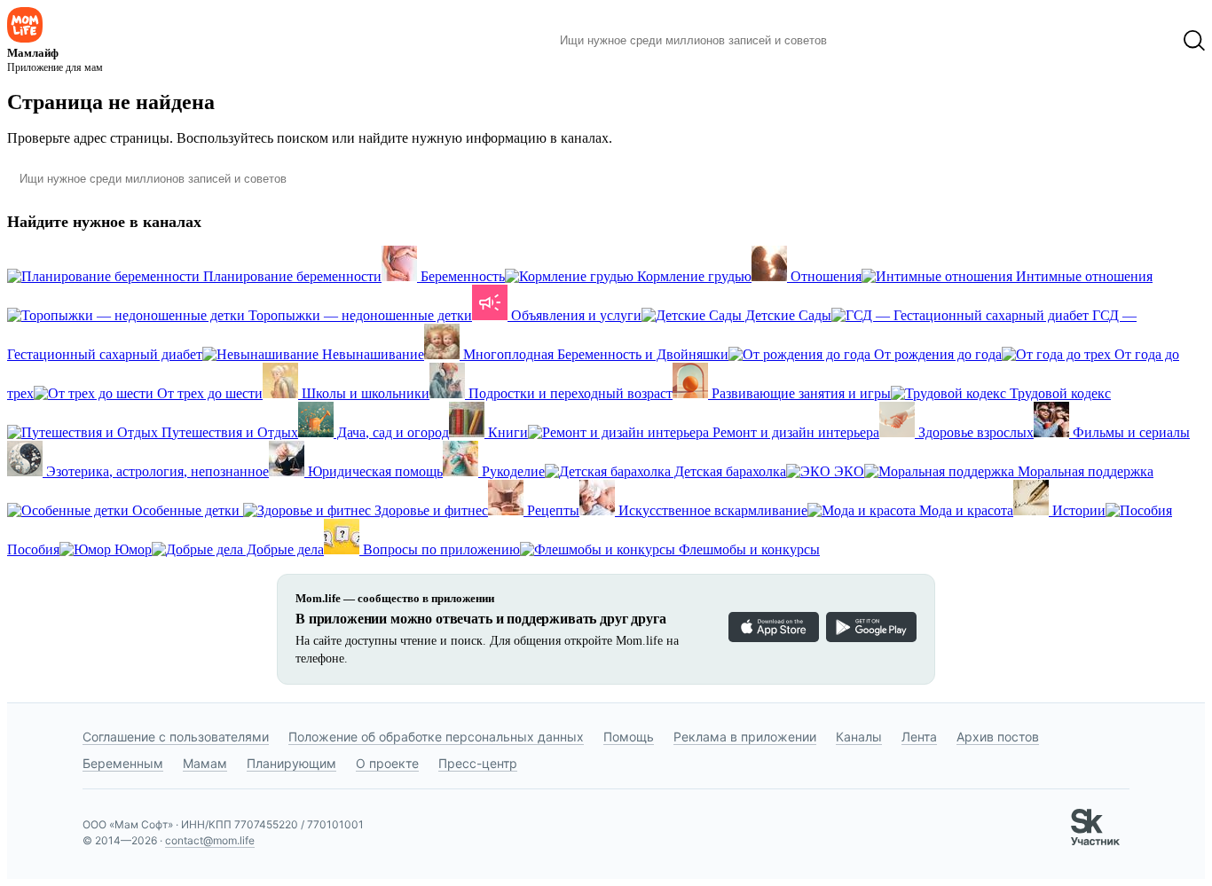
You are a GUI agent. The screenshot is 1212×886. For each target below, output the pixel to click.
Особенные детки (186, 510)
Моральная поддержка (1083, 471)
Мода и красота (964, 510)
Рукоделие (511, 471)
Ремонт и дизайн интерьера (794, 432)
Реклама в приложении (744, 736)
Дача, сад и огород (391, 432)
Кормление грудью (693, 276)
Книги (506, 432)
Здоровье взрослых (974, 432)
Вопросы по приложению (439, 549)
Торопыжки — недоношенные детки (358, 315)
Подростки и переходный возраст (569, 393)
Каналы (859, 736)
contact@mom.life (210, 840)
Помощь (628, 736)
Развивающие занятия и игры (799, 393)
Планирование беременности (291, 276)
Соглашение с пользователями (176, 736)
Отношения (824, 276)
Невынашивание (371, 354)
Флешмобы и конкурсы (747, 549)
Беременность (461, 276)
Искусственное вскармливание (711, 510)
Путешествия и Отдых (228, 432)
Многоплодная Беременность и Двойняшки (594, 354)
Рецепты (551, 510)
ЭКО (847, 471)
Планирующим (291, 763)
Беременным (123, 763)
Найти (867, 41)
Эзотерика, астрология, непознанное (156, 471)
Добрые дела (283, 549)
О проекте (387, 763)
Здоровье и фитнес (429, 510)
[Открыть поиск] (1194, 40)
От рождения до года (936, 354)
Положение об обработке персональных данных (436, 736)
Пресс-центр (477, 763)
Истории (1077, 510)
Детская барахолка (728, 471)
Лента (919, 736)
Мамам (205, 763)
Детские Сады (786, 315)
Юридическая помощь (373, 471)
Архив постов (997, 736)
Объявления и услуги (574, 315)
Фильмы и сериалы (1129, 432)
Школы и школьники (363, 393)
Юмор (131, 549)
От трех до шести (208, 393)
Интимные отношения (1082, 276)
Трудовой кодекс (1058, 393)
